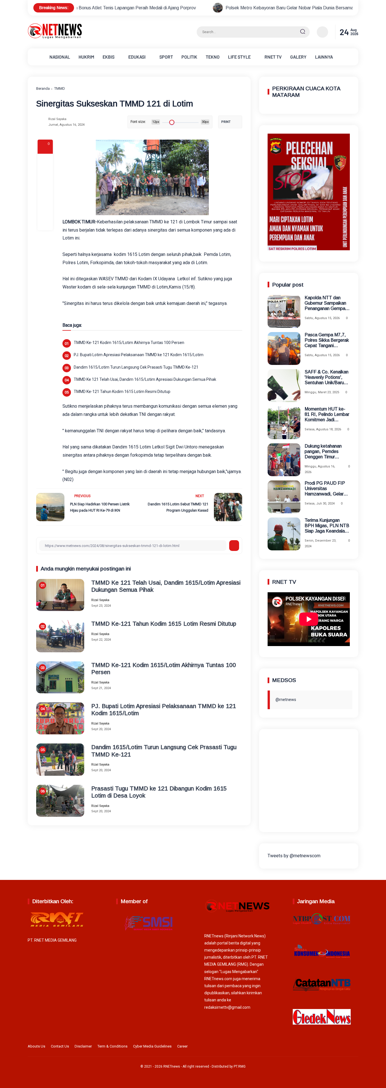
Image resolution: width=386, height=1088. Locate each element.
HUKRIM (86, 56)
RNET (273, 56)
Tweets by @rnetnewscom (294, 855)
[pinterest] (45, 222)
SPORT (166, 56)
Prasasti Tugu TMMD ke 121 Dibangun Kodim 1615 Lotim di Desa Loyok (159, 792)
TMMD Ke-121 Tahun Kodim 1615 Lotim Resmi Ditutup (122, 391)
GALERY (298, 56)
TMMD (59, 88)
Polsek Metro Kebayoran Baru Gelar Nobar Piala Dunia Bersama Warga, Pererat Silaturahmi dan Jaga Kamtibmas (272, 7)
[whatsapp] (45, 207)
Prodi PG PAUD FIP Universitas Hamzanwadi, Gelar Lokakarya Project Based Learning (325, 489)
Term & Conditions (112, 1046)
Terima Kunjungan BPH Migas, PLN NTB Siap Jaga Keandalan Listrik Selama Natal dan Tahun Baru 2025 (327, 526)
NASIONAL (59, 56)
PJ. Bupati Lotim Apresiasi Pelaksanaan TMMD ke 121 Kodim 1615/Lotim (138, 354)
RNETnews (171, 1066)
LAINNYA (324, 56)
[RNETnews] (55, 37)
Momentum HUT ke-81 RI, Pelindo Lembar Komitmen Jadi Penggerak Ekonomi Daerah (327, 415)
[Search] (302, 32)
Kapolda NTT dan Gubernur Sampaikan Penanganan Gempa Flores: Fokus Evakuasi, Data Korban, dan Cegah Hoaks (325, 303)
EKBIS (108, 56)
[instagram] (337, 1047)
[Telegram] (45, 192)
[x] (45, 176)
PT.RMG (240, 1066)
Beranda (43, 88)
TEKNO (213, 56)
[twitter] (328, 1047)
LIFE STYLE (239, 56)
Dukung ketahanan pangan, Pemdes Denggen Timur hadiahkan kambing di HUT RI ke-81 (326, 452)
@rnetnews (286, 699)
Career (182, 1046)
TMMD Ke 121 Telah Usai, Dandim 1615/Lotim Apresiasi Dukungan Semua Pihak (145, 379)
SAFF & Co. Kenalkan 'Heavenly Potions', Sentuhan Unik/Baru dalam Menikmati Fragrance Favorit (326, 377)
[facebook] (45, 161)
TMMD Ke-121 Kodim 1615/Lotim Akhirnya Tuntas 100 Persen (129, 342)
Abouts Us (36, 1046)
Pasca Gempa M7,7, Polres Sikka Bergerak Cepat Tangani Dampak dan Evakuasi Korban (327, 340)
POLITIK (189, 56)
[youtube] (354, 1047)
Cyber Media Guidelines (152, 1046)
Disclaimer (83, 1046)
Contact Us (60, 1046)
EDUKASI (137, 56)
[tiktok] (346, 1047)
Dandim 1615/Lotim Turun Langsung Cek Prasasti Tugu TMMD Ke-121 (136, 367)
